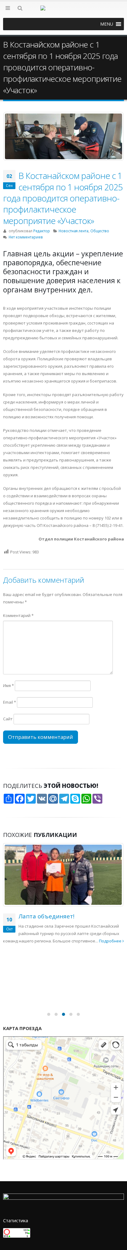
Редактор (41, 230)
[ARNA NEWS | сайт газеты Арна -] (63, 12)
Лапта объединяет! (46, 916)
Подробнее (110, 941)
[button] (106, 24)
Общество (99, 230)
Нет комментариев (26, 236)
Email (9, 702)
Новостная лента (73, 230)
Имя (8, 685)
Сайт (8, 719)
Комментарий (18, 615)
